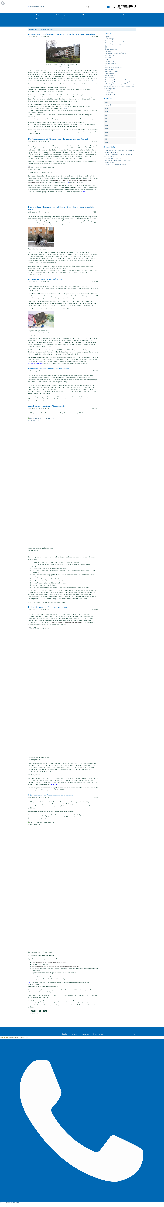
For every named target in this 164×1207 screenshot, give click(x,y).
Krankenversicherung (111, 57)
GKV (106, 47)
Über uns (39, 19)
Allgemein (108, 37)
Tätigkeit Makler (109, 74)
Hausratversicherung (111, 49)
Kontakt (60, 19)
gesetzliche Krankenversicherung (114, 45)
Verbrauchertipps (110, 76)
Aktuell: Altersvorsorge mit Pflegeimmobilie (46, 406)
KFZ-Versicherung (110, 55)
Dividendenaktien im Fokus (113, 158)
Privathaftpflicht (109, 69)
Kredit (106, 59)
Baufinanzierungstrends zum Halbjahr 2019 (46, 279)
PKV (106, 65)
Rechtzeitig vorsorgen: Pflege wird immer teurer (48, 607)
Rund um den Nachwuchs (112, 71)
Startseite (31, 29)
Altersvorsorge (109, 39)
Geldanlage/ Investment (112, 43)
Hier (29, 982)
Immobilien (82, 15)
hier (84, 192)
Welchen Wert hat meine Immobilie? (116, 165)
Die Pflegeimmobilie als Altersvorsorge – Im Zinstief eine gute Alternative (59, 139)
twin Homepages (132, 1034)
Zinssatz (66, 108)
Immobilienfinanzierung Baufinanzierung (116, 53)
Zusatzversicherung (111, 94)
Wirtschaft (108, 90)
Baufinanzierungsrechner (35, 363)
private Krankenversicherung (113, 67)
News (125, 15)
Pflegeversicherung (110, 63)
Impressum (74, 1034)
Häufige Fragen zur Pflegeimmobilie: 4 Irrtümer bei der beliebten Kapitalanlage (61, 34)
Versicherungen (109, 78)
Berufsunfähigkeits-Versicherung (114, 41)
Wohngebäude (109, 92)
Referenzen (103, 15)
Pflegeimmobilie (109, 61)
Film (92, 80)
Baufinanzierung (60, 15)
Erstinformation (98, 1034)
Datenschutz (85, 1034)
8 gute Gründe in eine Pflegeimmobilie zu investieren (50, 795)
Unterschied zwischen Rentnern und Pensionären (48, 368)
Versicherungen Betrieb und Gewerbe (116, 80)
